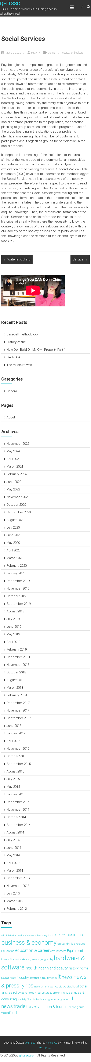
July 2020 (13, 527)
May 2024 (13, 451)
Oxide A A (13, 357)
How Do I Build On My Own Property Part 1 (36, 350)
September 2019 (19, 604)
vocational (9, 1013)
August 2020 (15, 520)
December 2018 (18, 657)
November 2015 (18, 748)
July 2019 (13, 619)
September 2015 (19, 764)
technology (43, 999)
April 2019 (13, 642)
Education (7, 951)
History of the (16, 342)
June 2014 (14, 848)
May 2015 (13, 787)
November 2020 (18, 497)
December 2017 (18, 703)
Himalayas (51, 1042)
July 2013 (13, 893)
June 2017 (14, 726)
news (67, 977)
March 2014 (15, 870)
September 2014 (19, 825)
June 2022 (14, 482)
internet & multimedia (43, 977)
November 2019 (18, 588)
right (64, 992)
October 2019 (16, 596)
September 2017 (19, 718)
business (74, 934)
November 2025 (18, 444)
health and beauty (53, 968)
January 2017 (16, 733)
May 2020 (13, 543)
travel (31, 1006)
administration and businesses (17, 935)
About (11, 417)
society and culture (72, 52)
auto (62, 935)
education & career (32, 950)
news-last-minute (43, 986)
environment (58, 951)
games (34, 959)
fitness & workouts (19, 959)
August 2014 (15, 832)
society (22, 999)
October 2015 (16, 756)
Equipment (75, 951)
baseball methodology (23, 334)
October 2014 (16, 817)
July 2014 (13, 840)
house (13, 978)
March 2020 (15, 558)
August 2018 (15, 680)
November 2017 (18, 710)
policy (17, 992)
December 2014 (18, 802)
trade (19, 1006)
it (59, 976)
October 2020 (16, 505)
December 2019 (18, 581)
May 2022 (13, 489)
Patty (34, 52)
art (55, 934)
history (74, 968)
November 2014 (18, 809)
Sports (31, 999)
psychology (28, 992)
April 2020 (13, 550)
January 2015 (16, 794)
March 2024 (15, 466)
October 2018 (16, 672)
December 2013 (18, 878)
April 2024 (13, 459)
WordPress (45, 1048)
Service (80, 259)
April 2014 (13, 863)
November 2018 (18, 665)
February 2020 (17, 566)
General (52, 52)
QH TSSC (10, 4)
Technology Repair (60, 999)
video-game (76, 1007)
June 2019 (14, 627)
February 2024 (17, 474)
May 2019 (13, 634)
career (61, 943)
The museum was (19, 365)
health (31, 968)
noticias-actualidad (66, 986)
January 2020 (16, 573)
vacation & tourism (53, 1006)
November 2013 (18, 886)
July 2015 (13, 779)
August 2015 (15, 771)
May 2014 (13, 855)
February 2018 (17, 695)
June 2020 (14, 535)
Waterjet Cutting (16, 259)
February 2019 (17, 649)
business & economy (29, 942)
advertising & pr (43, 935)
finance (5, 959)
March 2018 (15, 688)
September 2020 (19, 512)
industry (23, 978)
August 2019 (15, 611)
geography (46, 959)
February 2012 (17, 909)
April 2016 (13, 741)
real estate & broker (49, 992)
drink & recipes (75, 943)
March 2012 (15, 901)
